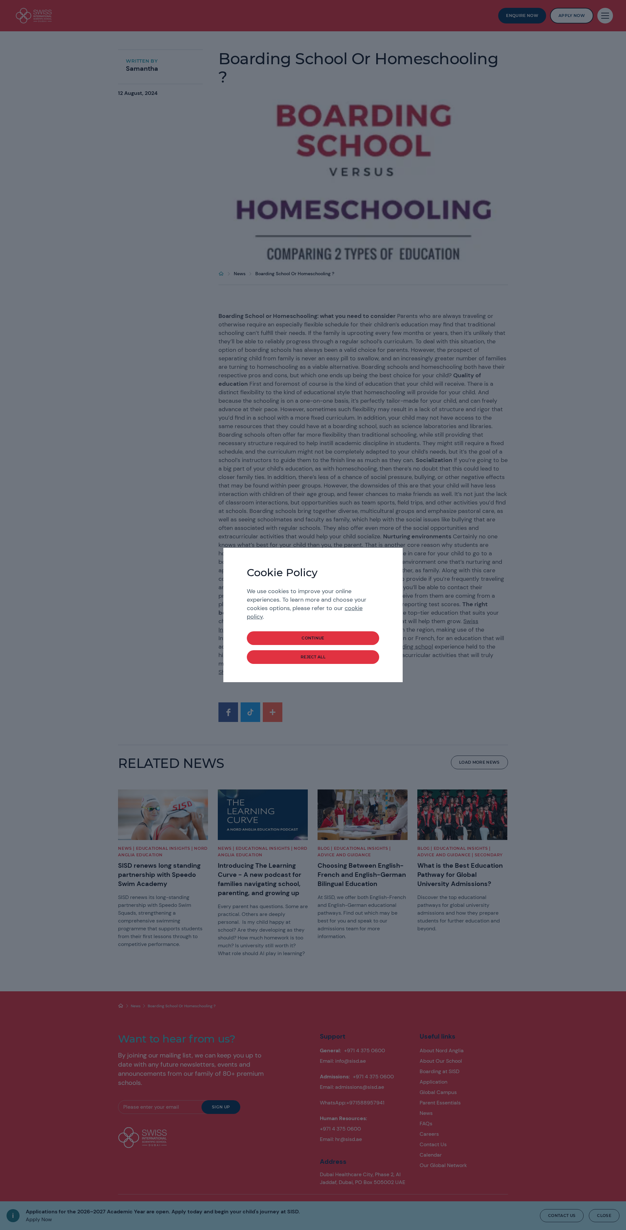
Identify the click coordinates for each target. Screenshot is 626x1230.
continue (313, 638)
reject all (313, 656)
